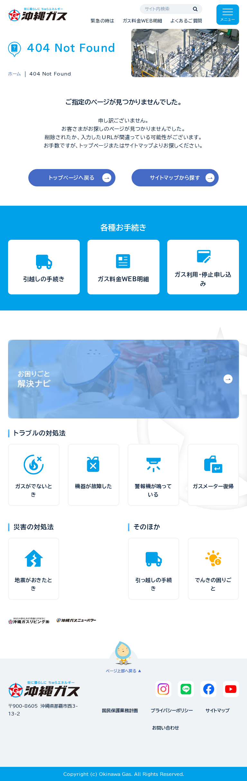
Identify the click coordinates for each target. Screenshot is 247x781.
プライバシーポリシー (172, 710)
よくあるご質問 (186, 21)
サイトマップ (218, 710)
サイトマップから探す (175, 177)
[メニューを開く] (227, 14)
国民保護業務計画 (120, 710)
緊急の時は (102, 21)
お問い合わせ (165, 728)
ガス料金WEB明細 (142, 21)
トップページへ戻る (72, 177)
